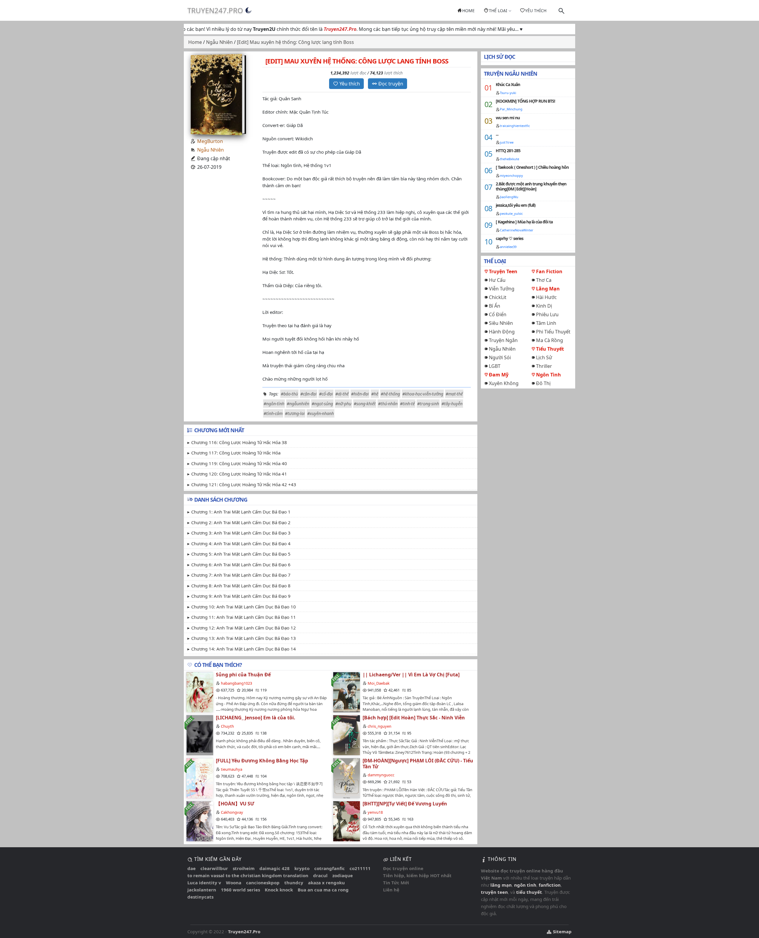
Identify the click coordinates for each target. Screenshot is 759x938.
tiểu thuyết (529, 892)
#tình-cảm (273, 413)
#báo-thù (289, 394)
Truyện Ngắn (503, 340)
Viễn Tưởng (501, 288)
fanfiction (550, 885)
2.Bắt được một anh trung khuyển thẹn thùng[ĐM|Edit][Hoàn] (531, 186)
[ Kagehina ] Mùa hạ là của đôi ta (524, 222)
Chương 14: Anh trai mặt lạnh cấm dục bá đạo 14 (243, 649)
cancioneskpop (263, 882)
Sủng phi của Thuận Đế (243, 674)
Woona (233, 882)
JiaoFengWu (509, 197)
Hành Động (502, 331)
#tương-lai (295, 413)
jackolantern (201, 890)
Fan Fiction (549, 271)
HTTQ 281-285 (508, 150)
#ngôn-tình (274, 403)
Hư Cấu (497, 280)
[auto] (248, 10)
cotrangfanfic (329, 868)
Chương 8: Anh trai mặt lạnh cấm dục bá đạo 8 (241, 586)
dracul (320, 875)
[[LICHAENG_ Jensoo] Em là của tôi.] (199, 735)
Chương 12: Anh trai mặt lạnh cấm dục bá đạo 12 (243, 628)
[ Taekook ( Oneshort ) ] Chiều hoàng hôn (532, 167)
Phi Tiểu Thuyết (553, 331)
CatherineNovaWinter (516, 230)
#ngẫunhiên (298, 403)
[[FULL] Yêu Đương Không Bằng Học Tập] (199, 778)
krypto (302, 868)
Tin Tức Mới (396, 882)
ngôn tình (525, 885)
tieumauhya (231, 769)
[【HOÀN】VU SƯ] (199, 821)
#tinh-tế (407, 403)
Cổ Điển (497, 314)
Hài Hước (546, 297)
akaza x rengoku (326, 882)
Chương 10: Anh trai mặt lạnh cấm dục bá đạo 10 (243, 607)
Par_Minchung (511, 109)
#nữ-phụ (343, 403)
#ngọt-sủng (322, 403)
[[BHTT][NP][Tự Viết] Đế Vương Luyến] (346, 821)
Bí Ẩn (494, 306)
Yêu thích (535, 10)
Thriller (544, 366)
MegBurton (210, 141)
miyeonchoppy (511, 175)
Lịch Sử (544, 357)
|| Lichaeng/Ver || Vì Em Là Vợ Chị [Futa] (411, 674)
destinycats (200, 897)
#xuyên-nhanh (320, 413)
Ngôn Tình (548, 374)
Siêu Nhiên (501, 323)
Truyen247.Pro (215, 10)
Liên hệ (391, 890)
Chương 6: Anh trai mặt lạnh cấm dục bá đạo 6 (241, 564)
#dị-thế (342, 394)
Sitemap (562, 931)
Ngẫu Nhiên (210, 150)
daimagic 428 (274, 868)
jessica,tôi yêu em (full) (515, 205)
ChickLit (497, 297)
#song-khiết (365, 403)
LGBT (494, 366)
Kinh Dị (544, 306)
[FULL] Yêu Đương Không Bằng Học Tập (262, 760)
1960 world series (240, 890)
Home (468, 10)
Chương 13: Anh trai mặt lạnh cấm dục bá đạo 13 (243, 638)
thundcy (293, 882)
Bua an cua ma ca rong (323, 890)
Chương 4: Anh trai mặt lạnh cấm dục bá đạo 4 (241, 543)
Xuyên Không (504, 383)
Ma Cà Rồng (549, 340)
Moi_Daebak (379, 683)
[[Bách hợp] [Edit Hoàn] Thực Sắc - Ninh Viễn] (346, 735)
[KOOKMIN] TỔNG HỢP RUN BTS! (525, 101)
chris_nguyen (379, 726)
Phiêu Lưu (547, 314)
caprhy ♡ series (509, 238)
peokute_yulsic (511, 213)
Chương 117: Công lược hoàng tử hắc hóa (235, 453)
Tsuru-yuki (508, 92)
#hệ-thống (390, 394)
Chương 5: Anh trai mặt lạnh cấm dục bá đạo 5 (241, 554)
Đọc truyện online (403, 868)
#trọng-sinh (428, 403)
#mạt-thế (454, 394)
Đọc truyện (390, 83)
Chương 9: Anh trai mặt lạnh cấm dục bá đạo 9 (241, 596)
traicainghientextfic (515, 125)
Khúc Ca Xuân (508, 84)
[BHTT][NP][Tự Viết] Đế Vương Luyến (405, 803)
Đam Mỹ (498, 374)
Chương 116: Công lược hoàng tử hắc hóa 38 (239, 442)
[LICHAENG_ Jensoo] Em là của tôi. (255, 717)
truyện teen (494, 892)
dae (191, 868)
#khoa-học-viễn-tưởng (422, 394)
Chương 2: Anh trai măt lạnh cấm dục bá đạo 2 (241, 522)
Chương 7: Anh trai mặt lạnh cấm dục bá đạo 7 (241, 575)
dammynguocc (381, 775)
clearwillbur (214, 868)
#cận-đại (308, 394)
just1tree (507, 142)
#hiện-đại (360, 394)
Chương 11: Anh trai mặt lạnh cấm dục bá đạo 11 (243, 617)
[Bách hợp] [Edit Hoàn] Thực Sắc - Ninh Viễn (414, 717)
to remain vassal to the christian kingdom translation (247, 875)
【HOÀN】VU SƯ (235, 803)
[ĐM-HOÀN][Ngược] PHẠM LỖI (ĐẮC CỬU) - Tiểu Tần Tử (418, 763)
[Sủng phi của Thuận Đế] (199, 692)
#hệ (374, 394)
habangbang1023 (236, 683)
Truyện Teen (503, 271)
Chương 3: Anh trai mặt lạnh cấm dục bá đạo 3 (241, 533)
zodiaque (342, 875)
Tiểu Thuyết (550, 349)
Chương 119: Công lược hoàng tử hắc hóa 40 (239, 463)
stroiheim (244, 868)
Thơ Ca (543, 280)
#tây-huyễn (452, 403)
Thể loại (498, 10)
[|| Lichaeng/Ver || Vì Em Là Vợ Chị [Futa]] (346, 692)
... (497, 134)
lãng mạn (501, 885)
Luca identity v (204, 882)
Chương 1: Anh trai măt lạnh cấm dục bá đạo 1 (241, 512)
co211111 (360, 868)
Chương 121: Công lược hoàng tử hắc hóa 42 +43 (243, 484)
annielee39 (508, 246)
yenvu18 (375, 812)
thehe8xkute (509, 159)
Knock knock (279, 890)
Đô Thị (543, 383)
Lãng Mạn (548, 288)
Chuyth (227, 726)
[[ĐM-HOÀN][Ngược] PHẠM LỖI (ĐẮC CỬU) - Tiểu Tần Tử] (346, 778)
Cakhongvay (232, 812)
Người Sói (500, 357)
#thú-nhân (388, 403)
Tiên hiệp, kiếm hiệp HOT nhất (417, 875)
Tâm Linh (546, 323)
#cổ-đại (326, 394)
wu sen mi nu (508, 117)
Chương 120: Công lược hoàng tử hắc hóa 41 (239, 474)
